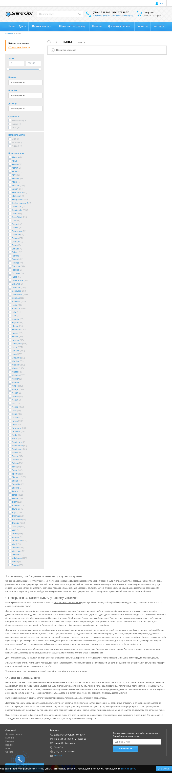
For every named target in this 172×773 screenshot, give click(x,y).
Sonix (14, 470)
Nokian (15, 407)
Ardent (15, 171)
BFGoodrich (17, 192)
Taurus (15, 491)
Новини (9, 745)
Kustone (15, 340)
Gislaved (16, 284)
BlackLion (16, 196)
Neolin (15, 393)
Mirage (15, 389)
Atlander (16, 178)
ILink (14, 315)
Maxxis (15, 368)
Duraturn (16, 242)
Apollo (15, 164)
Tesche (15, 498)
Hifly (14, 312)
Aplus (14, 161)
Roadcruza (17, 442)
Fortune (15, 270)
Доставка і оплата (14, 734)
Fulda (14, 277)
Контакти (9, 741)
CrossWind (17, 217)
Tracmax (16, 516)
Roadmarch (17, 446)
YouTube (58, 756)
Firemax (15, 263)
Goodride (16, 287)
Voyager (15, 537)
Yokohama (17, 558)
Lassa (14, 347)
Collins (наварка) (20, 203)
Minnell (15, 386)
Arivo (14, 175)
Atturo (14, 182)
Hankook (16, 308)
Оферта (9, 752)
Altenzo (15, 157)
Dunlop (15, 238)
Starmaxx (16, 477)
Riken (14, 438)
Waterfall (16, 547)
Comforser (17, 206)
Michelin (16, 375)
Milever (15, 379)
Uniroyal (16, 526)
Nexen (15, 400)
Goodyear (16, 291)
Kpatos (15, 333)
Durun (15, 245)
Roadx (15, 453)
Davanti (15, 224)
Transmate (17, 519)
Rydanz (15, 460)
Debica (15, 228)
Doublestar (17, 231)
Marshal (15, 361)
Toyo (14, 512)
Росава (15, 565)
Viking (15, 533)
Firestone (16, 266)
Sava (14, 467)
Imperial (15, 319)
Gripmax (16, 298)
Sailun (15, 463)
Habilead (16, 301)
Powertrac (16, 428)
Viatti (14, 530)
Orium (14, 414)
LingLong (16, 358)
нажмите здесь (128, 768)
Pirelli (14, 424)
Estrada (15, 249)
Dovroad (16, 235)
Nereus (15, 396)
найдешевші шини (40, 649)
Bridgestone (17, 199)
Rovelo (15, 456)
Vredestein (17, 540)
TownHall (16, 509)
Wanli (14, 544)
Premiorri (16, 431)
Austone (15, 185)
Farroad (15, 256)
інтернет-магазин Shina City (67, 602)
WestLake (16, 551)
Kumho (15, 337)
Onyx (14, 410)
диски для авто (69, 715)
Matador (15, 365)
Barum (15, 189)
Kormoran (16, 329)
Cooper (15, 213)
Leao (14, 354)
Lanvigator (17, 344)
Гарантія (9, 738)
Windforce (16, 555)
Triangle (15, 523)
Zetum (15, 562)
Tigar (14, 502)
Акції (7, 748)
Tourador (16, 505)
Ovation (15, 417)
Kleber (15, 326)
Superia (15, 488)
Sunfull (15, 481)
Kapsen (15, 322)
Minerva (15, 382)
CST (14, 220)
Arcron (15, 168)
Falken (15, 252)
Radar (15, 435)
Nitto (14, 403)
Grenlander (17, 294)
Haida (14, 305)
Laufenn (15, 351)
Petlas (15, 421)
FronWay (16, 273)
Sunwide (16, 484)
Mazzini (15, 372)
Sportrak (16, 474)
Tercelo (15, 495)
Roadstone (17, 449)
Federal (15, 259)
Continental (17, 210)
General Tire (17, 280)
